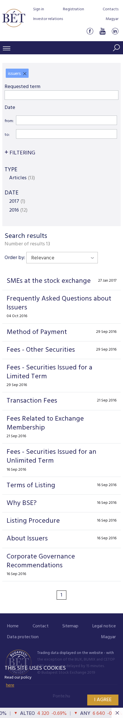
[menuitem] (13, 626)
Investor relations (48, 19)
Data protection (23, 637)
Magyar (112, 19)
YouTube (102, 31)
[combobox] (62, 257)
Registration (73, 9)
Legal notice (104, 626)
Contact (41, 626)
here (10, 685)
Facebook (90, 31)
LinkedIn (115, 31)
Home (13, 626)
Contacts (110, 9)
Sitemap (70, 626)
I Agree (103, 700)
